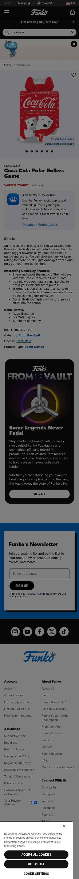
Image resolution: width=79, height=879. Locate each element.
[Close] (64, 826)
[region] (36, 850)
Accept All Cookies (36, 855)
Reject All (36, 864)
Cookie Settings (36, 874)
